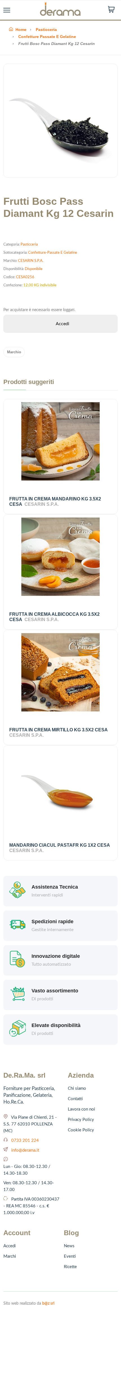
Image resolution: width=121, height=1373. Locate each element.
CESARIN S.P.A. (30, 261)
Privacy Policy (81, 1120)
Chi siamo (77, 1088)
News (69, 1246)
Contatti (75, 1099)
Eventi (70, 1256)
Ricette (70, 1267)
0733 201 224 (25, 1140)
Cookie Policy (81, 1130)
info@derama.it (25, 1150)
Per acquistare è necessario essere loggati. (39, 310)
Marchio (14, 352)
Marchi (9, 1256)
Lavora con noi (81, 1109)
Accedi (9, 1246)
